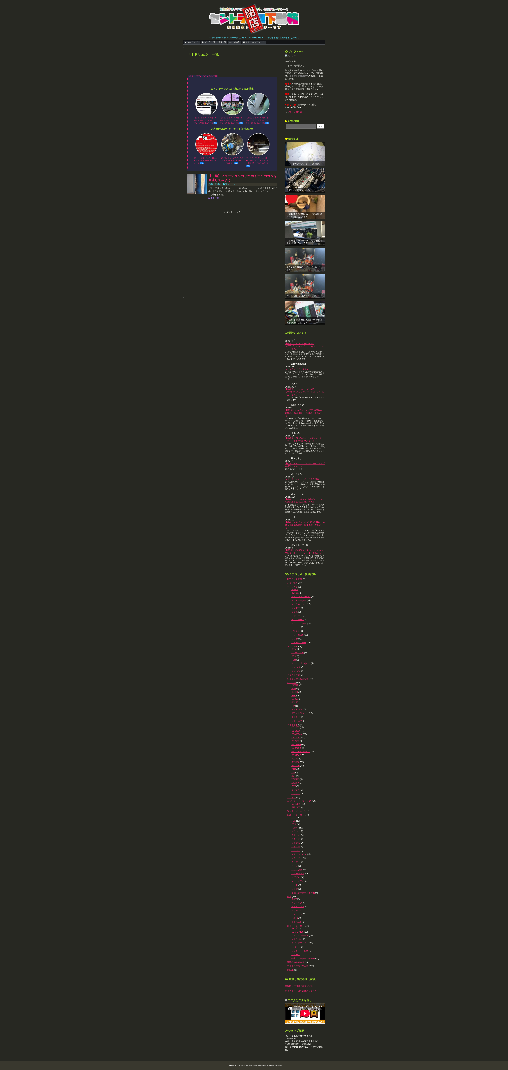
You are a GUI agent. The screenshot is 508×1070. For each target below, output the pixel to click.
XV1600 (295, 593)
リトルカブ (296, 721)
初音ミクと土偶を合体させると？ (301, 991)
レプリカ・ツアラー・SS (299, 801)
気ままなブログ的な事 (297, 966)
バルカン (295, 631)
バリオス (295, 794)
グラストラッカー (299, 713)
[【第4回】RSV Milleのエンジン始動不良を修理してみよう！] (305, 207)
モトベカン (296, 922)
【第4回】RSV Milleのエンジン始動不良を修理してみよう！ (304, 215)
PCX (293, 824)
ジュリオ (295, 847)
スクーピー (296, 858)
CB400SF (296, 738)
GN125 (294, 702)
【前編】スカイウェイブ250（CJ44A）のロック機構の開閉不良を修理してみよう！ (305, 525)
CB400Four (296, 734)
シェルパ (295, 667)
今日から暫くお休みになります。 (302, 296)
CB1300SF (296, 731)
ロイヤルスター (298, 642)
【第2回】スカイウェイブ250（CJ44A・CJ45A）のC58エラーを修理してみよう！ (304, 413)
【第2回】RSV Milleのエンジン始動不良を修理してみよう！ (304, 321)
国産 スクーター (295, 815)
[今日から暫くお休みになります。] (305, 286)
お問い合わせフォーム (255, 42)
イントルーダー (298, 600)
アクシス (295, 831)
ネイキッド (292, 725)
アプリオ (295, 839)
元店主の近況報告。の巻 (298, 190)
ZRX (293, 786)
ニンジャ (295, 790)
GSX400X (296, 748)
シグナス (295, 843)
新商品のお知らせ (295, 962)
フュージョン (231, 184)
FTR (293, 695)
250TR (294, 685)
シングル (291, 682)
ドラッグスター (298, 623)
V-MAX (294, 589)
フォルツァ (296, 870)
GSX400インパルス (300, 751)
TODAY (295, 828)
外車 (289, 896)
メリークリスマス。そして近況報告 (303, 164)
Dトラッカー (297, 653)
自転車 (290, 970)
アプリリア (296, 903)
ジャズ (294, 612)
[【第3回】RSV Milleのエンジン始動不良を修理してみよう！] (305, 233)
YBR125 (295, 779)
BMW (294, 899)
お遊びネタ (292, 583)
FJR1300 (295, 807)
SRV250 (295, 762)
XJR (293, 776)
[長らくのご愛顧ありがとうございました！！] (305, 260)
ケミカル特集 (293, 675)
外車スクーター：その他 (303, 958)
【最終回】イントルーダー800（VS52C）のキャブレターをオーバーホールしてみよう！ (304, 346)
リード (294, 885)
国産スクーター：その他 (303, 893)
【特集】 (236, 42)
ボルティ (295, 717)
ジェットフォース (299, 935)
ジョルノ (295, 850)
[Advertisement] (232, 68)
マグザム (295, 877)
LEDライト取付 (294, 579)
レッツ (294, 889)
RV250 (294, 928)
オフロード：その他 (300, 663)
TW (293, 706)
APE (293, 688)
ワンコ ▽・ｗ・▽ (296, 811)
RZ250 (294, 759)
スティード (296, 616)
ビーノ (294, 866)
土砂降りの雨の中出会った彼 (299, 986)
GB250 (294, 699)
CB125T (295, 727)
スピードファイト (299, 943)
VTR (293, 769)
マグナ (294, 639)
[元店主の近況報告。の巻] (305, 180)
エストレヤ (296, 709)
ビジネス (291, 797)
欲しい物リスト (296, 112)
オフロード (292, 646)
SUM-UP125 (297, 932)
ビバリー (295, 947)
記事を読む (213, 198)
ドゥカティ (296, 910)
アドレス (295, 835)
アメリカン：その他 (300, 596)
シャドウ (295, 608)
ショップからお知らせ (297, 679)
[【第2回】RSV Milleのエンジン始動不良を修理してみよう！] (305, 312)
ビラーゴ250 (297, 635)
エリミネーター (298, 604)
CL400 (294, 692)
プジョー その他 (299, 951)
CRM (293, 649)
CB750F (295, 741)
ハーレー (295, 627)
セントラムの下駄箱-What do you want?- (250, 1065)
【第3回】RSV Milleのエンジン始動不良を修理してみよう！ (304, 242)
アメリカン (292, 587)
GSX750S (296, 755)
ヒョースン (296, 914)
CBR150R (296, 804)
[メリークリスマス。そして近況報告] (305, 154)
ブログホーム (192, 42)
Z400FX (295, 783)
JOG (293, 821)
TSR (293, 660)
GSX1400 (296, 744)
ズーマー (295, 862)
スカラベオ (296, 939)
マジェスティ (297, 881)
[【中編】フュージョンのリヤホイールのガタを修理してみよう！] (197, 184)
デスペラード (297, 619)
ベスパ (294, 918)
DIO (293, 817)
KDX (293, 656)
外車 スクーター (295, 926)
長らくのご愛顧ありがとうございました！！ (304, 268)
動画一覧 (222, 42)
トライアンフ (297, 906)
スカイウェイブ (298, 854)
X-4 (293, 772)
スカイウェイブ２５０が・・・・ (301, 369)
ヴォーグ (295, 954)
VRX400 (295, 765)
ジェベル (295, 671)
